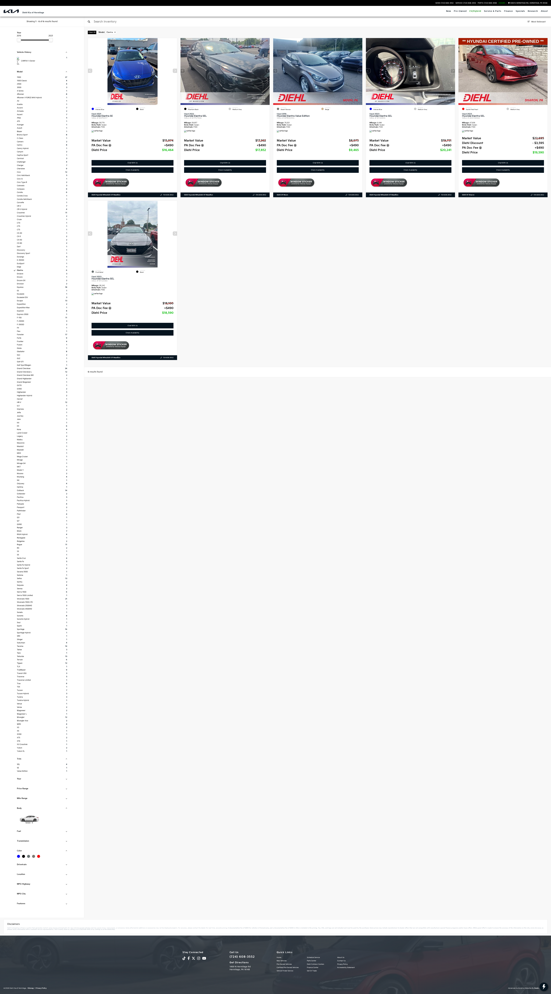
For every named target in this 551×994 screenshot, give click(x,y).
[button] (174, 70)
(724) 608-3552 (242, 956)
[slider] (19, 40)
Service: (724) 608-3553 (465, 3)
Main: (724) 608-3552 (444, 3)
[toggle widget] (544, 987)
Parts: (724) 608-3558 (487, 3)
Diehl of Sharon (468, 195)
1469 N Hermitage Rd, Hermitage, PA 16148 (528, 3)
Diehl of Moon (282, 195)
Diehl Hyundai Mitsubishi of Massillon (106, 195)
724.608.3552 (168, 195)
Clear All (92, 32)
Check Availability (132, 170)
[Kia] (11, 11)
